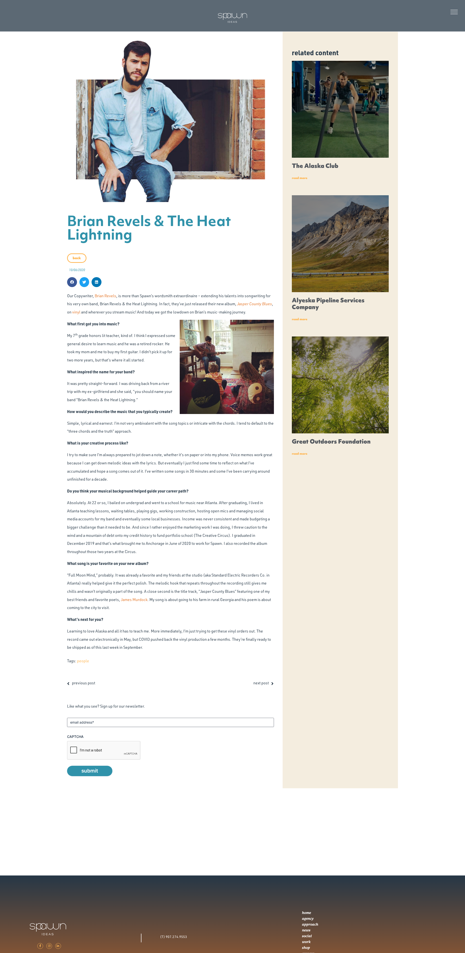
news (306, 930)
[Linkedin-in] (58, 946)
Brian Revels (105, 295)
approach (310, 924)
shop (306, 948)
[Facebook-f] (40, 946)
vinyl (76, 312)
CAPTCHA (75, 736)
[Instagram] (49, 946)
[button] (72, 282)
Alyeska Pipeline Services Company (328, 303)
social (307, 936)
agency (308, 919)
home (306, 913)
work (306, 942)
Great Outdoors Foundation (331, 441)
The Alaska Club (315, 166)
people (83, 660)
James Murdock (134, 599)
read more (299, 178)
